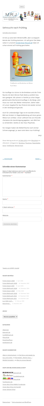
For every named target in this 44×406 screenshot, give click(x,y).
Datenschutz (6, 402)
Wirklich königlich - (8, 360)
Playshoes (28, 143)
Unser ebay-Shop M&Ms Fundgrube (14, 384)
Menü (22, 6)
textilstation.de (7, 342)
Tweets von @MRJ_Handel (11, 268)
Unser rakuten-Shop (9, 389)
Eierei (38, 159)
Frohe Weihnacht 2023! (10, 293)
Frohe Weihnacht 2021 (10, 298)
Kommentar (7, 176)
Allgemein (6, 330)
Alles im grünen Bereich (23, 360)
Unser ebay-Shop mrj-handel (12, 387)
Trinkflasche (10, 145)
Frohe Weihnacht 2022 (10, 296)
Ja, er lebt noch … (8, 301)
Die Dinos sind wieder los (27, 355)
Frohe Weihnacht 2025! (10, 283)
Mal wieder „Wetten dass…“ (23, 358)
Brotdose (22, 143)
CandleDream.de (8, 335)
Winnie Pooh (19, 145)
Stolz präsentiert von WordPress (21, 402)
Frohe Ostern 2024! (9, 291)
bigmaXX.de (6, 332)
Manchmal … (7, 303)
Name (5, 199)
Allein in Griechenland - (10, 355)
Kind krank (7, 159)
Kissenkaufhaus (7, 340)
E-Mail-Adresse (9, 207)
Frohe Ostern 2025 (8, 286)
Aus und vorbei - (8, 358)
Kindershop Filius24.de (24, 43)
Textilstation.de (7, 382)
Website (5, 215)
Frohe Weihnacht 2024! (10, 288)
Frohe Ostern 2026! (9, 281)
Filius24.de (34, 140)
